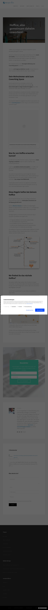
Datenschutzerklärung (30, 303)
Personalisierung (28, 306)
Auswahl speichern (29, 310)
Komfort (20, 306)
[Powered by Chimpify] (42, 608)
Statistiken (14, 306)
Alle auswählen (40, 310)
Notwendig (7, 306)
